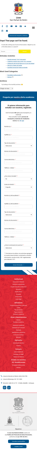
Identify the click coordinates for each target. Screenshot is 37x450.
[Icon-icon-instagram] (7, 26)
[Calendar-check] (2, 31)
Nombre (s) (7, 126)
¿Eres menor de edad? (10, 176)
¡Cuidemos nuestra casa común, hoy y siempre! (19, 61)
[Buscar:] (9, 51)
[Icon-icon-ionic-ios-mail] (16, 26)
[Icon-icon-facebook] (2, 26)
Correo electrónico (9, 159)
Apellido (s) (7, 134)
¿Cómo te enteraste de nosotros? (13, 245)
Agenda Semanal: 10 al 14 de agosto (16, 59)
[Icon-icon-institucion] (25, 26)
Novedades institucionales (14, 75)
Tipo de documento (9, 143)
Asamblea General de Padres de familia (17, 67)
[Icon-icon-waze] (9, 387)
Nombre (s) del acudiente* (11, 195)
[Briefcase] (7, 31)
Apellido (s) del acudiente (11, 203)
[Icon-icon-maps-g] (4, 387)
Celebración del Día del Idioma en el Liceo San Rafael (20, 63)
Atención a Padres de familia (14, 65)
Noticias (9, 77)
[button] (33, 28)
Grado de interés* (9, 184)
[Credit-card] (21, 26)
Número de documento (10, 151)
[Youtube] (11, 26)
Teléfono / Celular (9, 168)
